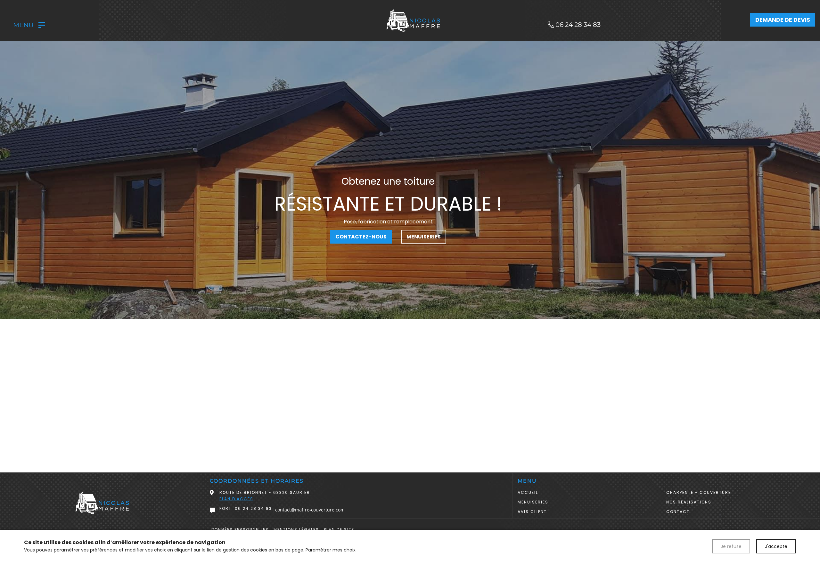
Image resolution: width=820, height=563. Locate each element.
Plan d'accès (236, 499)
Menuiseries (423, 236)
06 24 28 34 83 (253, 508)
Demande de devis (782, 20)
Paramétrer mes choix (331, 550)
